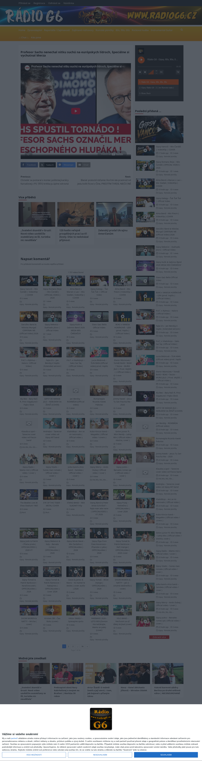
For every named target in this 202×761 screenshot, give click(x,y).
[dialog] (101, 732)
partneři (14, 738)
